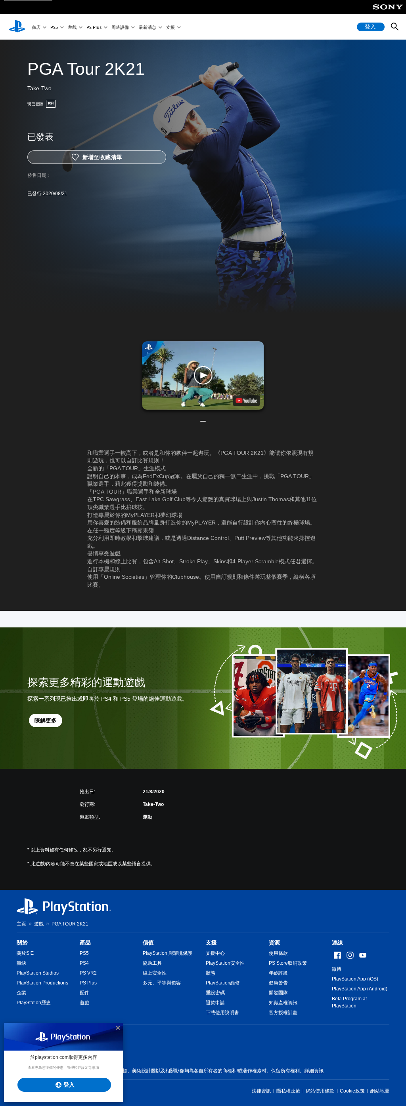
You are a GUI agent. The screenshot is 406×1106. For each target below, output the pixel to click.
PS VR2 (88, 973)
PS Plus (94, 27)
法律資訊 (261, 1091)
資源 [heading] (274, 942)
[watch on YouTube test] (246, 400)
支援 (170, 27)
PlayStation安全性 (225, 963)
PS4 (84, 963)
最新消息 (147, 27)
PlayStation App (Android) (359, 989)
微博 (336, 969)
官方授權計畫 (283, 1012)
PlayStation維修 (223, 983)
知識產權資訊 (283, 1002)
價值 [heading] (148, 942)
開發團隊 (278, 993)
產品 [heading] (85, 942)
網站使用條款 (320, 1091)
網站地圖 (379, 1091)
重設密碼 (215, 993)
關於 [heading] (22, 942)
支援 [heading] (211, 942)
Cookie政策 (352, 1091)
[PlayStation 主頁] (17, 27)
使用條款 (278, 953)
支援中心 (215, 953)
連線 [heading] (337, 942)
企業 (21, 993)
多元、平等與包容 (162, 983)
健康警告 (278, 983)
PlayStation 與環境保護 (167, 953)
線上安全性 (155, 973)
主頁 (21, 924)
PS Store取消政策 (288, 963)
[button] (203, 375)
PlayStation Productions (42, 983)
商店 (36, 27)
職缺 (21, 963)
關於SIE (25, 953)
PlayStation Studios (38, 973)
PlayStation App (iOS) (355, 979)
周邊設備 (120, 27)
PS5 (54, 27)
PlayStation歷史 (34, 1002)
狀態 (210, 973)
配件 (84, 993)
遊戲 (72, 27)
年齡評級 (278, 973)
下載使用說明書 (222, 1012)
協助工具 (152, 963)
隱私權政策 (288, 1091)
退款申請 (215, 1002)
